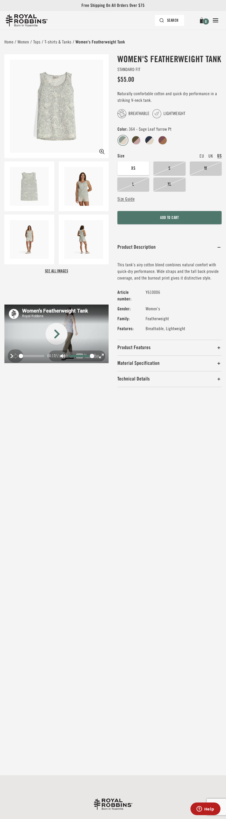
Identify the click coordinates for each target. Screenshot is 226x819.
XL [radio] (169, 184)
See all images (56, 271)
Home (9, 42)
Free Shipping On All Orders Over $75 (112, 5)
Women (23, 42)
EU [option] (202, 156)
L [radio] (133, 184)
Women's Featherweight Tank (100, 42)
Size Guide (125, 198)
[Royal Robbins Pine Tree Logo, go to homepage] (26, 20)
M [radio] (205, 168)
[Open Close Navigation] (215, 20)
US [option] (219, 155)
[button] (202, 20)
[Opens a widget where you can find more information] (205, 809)
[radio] (122, 140)
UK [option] (210, 156)
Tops (37, 42)
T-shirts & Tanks (58, 42)
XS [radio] (133, 168)
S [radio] (169, 168)
